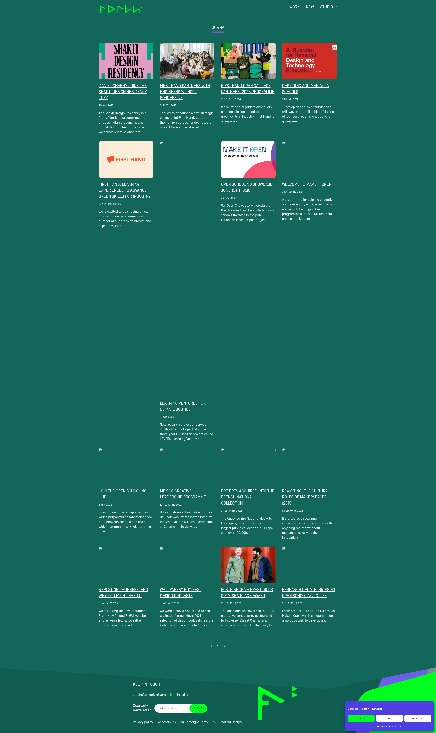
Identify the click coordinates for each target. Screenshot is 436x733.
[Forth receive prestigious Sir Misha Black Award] (248, 565)
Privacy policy (143, 722)
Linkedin (181, 695)
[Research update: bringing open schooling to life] (309, 565)
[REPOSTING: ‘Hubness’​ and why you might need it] (126, 565)
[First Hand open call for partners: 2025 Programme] (248, 61)
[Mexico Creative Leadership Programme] (187, 466)
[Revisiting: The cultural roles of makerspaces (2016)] (309, 466)
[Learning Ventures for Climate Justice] (187, 269)
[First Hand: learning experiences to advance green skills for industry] (126, 159)
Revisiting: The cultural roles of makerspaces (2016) (306, 497)
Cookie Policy (381, 727)
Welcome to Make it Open (306, 184)
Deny (389, 718)
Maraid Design (231, 722)
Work (294, 7)
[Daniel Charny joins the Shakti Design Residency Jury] (126, 61)
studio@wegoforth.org (149, 695)
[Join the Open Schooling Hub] (126, 466)
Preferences (417, 718)
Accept (361, 718)
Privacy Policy (395, 727)
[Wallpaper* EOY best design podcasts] (187, 565)
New (310, 7)
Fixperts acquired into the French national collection (247, 497)
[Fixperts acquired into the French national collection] (248, 466)
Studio (326, 7)
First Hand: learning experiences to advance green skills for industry (125, 190)
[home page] (120, 6)
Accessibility (167, 722)
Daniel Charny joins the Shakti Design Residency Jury (123, 91)
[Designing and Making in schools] (309, 61)
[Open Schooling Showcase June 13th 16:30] (248, 159)
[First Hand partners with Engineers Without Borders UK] (187, 61)
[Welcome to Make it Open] (309, 159)
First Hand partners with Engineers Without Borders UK (185, 91)
